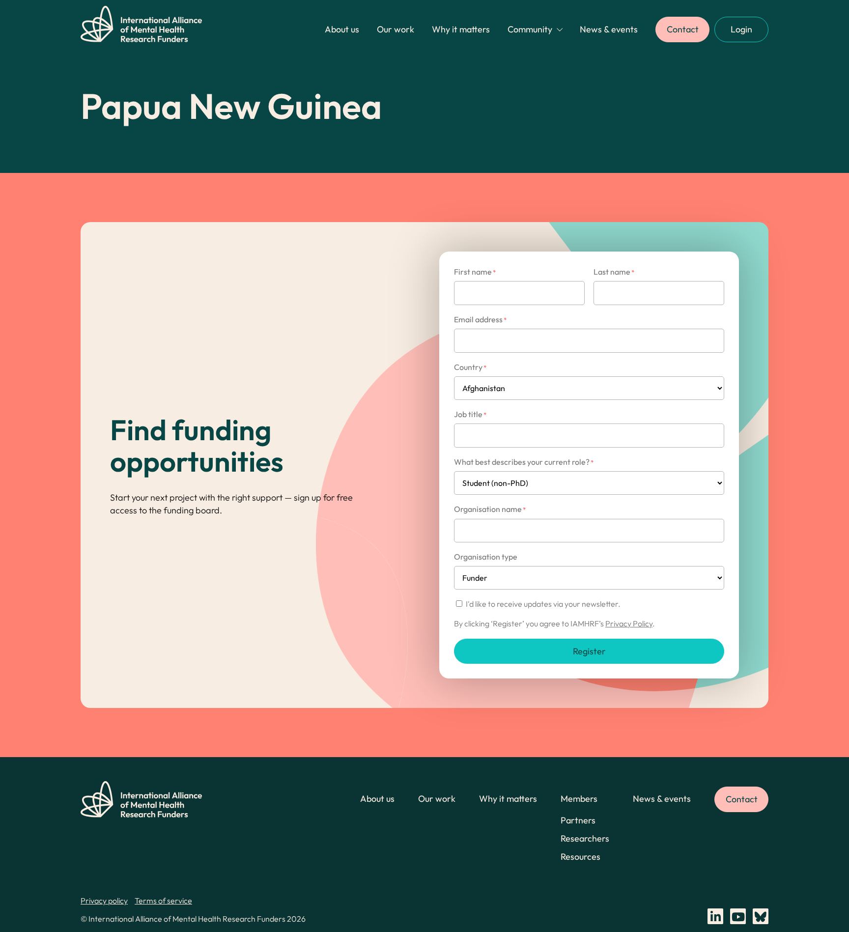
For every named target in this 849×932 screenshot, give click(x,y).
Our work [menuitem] (395, 29)
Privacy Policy (628, 623)
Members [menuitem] (579, 798)
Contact (683, 29)
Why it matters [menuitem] (461, 29)
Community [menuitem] (530, 29)
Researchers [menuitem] (585, 838)
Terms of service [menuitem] (163, 900)
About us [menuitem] (342, 29)
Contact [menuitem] (742, 799)
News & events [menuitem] (609, 29)
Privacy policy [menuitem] (104, 900)
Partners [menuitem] (578, 820)
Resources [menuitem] (580, 856)
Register (589, 651)
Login (741, 29)
